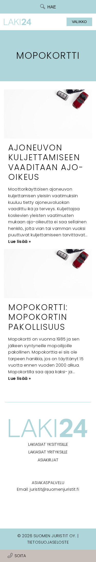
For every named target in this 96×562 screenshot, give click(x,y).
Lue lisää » (19, 241)
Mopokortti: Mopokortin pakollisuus (38, 317)
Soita (20, 556)
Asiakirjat (48, 460)
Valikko (79, 22)
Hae (51, 7)
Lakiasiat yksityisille (48, 444)
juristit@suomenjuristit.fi (54, 489)
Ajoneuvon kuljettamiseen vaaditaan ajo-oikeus (45, 162)
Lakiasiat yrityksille (48, 452)
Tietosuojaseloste (48, 542)
